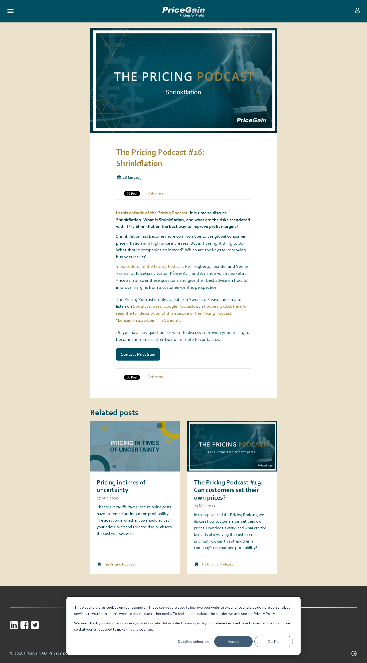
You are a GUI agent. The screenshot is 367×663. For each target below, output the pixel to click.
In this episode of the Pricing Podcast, (153, 213)
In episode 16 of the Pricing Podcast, (150, 266)
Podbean (212, 306)
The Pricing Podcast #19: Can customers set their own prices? (228, 490)
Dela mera (155, 193)
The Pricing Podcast (119, 565)
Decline (274, 641)
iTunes (155, 306)
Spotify (140, 306)
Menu (10, 11)
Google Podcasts (179, 306)
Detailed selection (193, 641)
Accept (233, 641)
